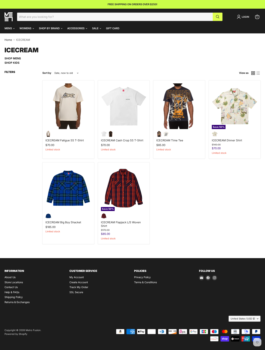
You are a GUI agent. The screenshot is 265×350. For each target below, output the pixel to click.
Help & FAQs (12, 292)
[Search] (217, 17)
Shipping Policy (14, 297)
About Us (10, 277)
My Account (76, 277)
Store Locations (14, 282)
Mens (9, 28)
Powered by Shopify (16, 333)
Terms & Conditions (145, 282)
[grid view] (253, 73)
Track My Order (78, 287)
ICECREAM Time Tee (169, 140)
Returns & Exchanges (17, 302)
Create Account (78, 282)
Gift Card (112, 28)
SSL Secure (76, 292)
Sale (95, 28)
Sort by (46, 72)
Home (8, 39)
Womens (25, 28)
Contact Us (11, 287)
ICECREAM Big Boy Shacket (63, 222)
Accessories (76, 28)
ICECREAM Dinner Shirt (227, 140)
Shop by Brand (49, 28)
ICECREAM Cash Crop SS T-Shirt (122, 140)
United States (243, 318)
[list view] (258, 73)
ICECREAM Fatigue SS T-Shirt (64, 140)
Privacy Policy (142, 277)
